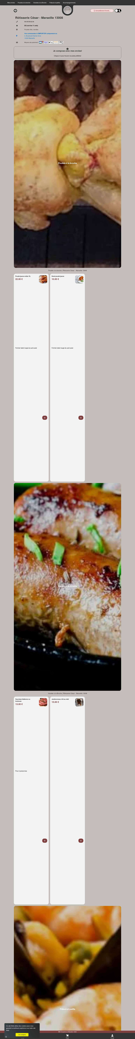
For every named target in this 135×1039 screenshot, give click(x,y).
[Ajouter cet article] (44, 418)
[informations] (15, 10)
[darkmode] (118, 10)
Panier (67, 1038)
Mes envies (11, 3)
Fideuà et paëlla (54, 3)
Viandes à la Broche (39, 3)
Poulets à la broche (24, 3)
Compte (112, 1038)
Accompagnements (69, 3)
